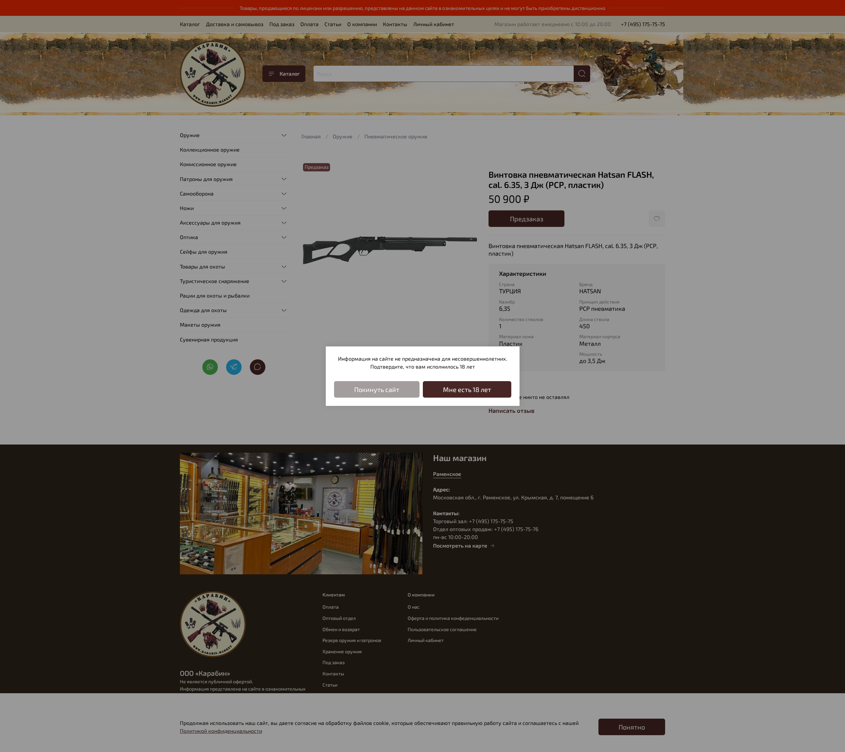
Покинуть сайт (376, 389)
